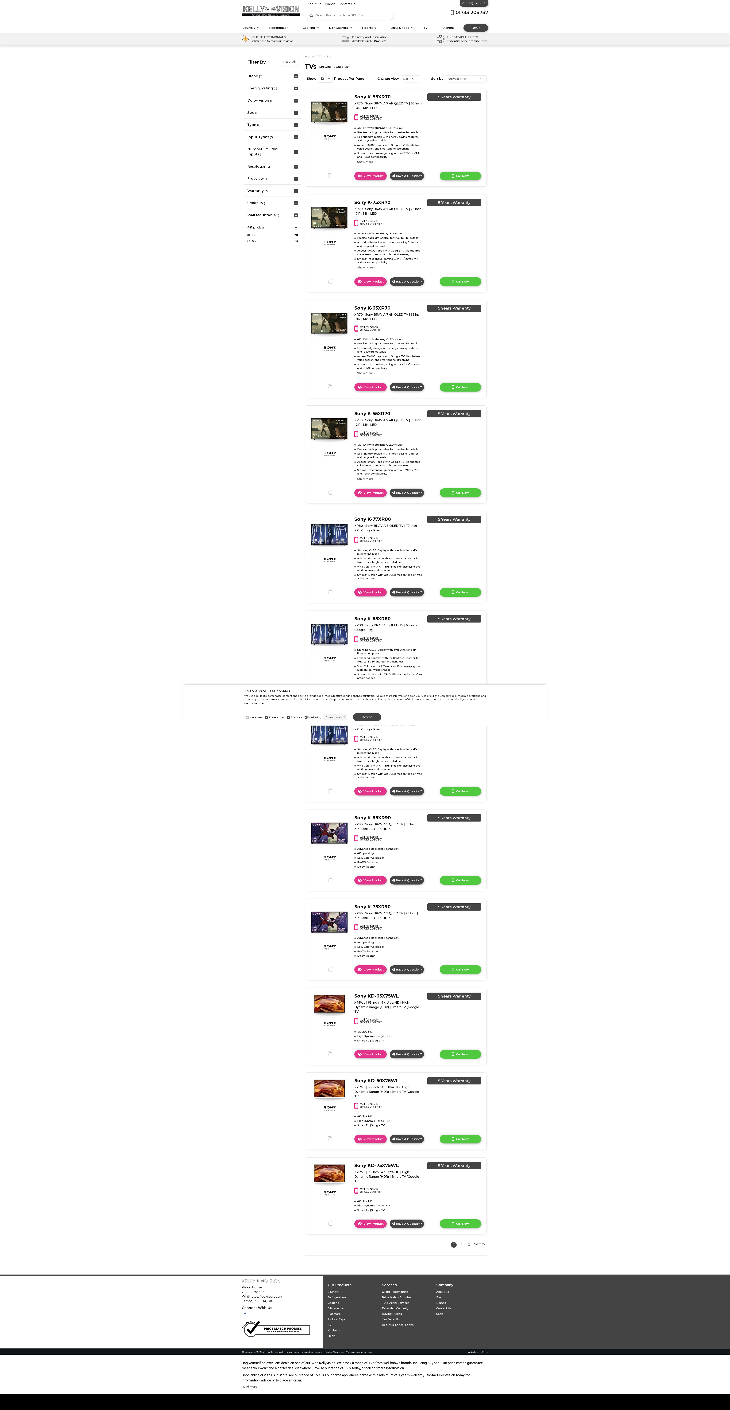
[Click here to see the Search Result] (311, 15)
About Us (442, 1292)
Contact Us (443, 1308)
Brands (441, 1303)
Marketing (314, 717)
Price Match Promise (396, 1297)
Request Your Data (334, 1351)
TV (425, 27)
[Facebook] (245, 1313)
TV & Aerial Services (395, 1303)
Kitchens (448, 27)
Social (440, 1314)
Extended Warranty (395, 1308)
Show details (334, 717)
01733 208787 (371, 118)
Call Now (462, 176)
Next (477, 1244)
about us (314, 4)
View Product (375, 177)
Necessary (256, 717)
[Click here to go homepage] (271, 8)
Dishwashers (339, 27)
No (254, 241)
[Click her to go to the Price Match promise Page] (276, 1328)
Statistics (296, 717)
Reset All (289, 61)
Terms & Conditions (312, 1351)
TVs (329, 56)
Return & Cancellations (398, 1325)
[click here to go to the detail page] (329, 112)
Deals (475, 28)
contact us (347, 4)
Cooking (309, 27)
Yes (254, 234)
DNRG (484, 1351)
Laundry (249, 27)
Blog (439, 1297)
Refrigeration (279, 27)
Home (309, 56)
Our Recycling (391, 1319)
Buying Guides (392, 1314)
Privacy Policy (292, 1351)
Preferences (276, 717)
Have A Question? (409, 176)
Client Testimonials (395, 1292)
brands (330, 4)
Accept (367, 717)
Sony (430, 1363)
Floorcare (369, 27)
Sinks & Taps (400, 27)
